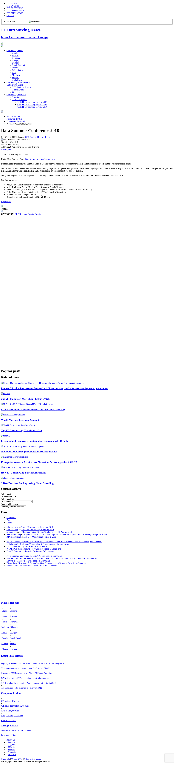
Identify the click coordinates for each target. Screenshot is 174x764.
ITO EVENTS (13, 6)
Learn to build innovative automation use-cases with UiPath (34, 441)
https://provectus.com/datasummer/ (40, 159)
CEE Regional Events (21, 87)
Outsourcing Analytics (16, 94)
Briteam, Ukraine (8, 720)
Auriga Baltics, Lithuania (12, 715)
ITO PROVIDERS (15, 8)
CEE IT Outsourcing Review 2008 (32, 104)
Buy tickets (6, 201)
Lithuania (14, 627)
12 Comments (63, 544)
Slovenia (13, 616)
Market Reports (10, 602)
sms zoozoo (12, 532)
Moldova (16, 75)
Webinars (16, 92)
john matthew (12, 527)
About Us (11, 740)
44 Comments (96, 541)
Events (48, 137)
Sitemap (11, 749)
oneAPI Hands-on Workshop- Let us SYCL (25, 398)
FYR (14, 72)
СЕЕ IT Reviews (19, 99)
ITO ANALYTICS (15, 13)
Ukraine (15, 53)
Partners (11, 742)
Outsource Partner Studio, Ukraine (16, 730)
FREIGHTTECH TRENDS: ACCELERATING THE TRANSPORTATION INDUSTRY (46, 558)
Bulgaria (15, 63)
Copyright (5, 759)
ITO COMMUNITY (16, 11)
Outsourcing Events (15, 85)
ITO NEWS (12, 3)
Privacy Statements (32, 759)
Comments (11, 517)
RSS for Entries (13, 116)
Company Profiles (11, 693)
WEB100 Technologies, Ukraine (15, 706)
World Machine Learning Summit (20, 420)
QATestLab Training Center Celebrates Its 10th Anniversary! (46, 532)
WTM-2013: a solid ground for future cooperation (29, 451)
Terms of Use (17, 759)
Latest (9, 522)
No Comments (55, 556)
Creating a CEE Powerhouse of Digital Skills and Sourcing (26, 673)
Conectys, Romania (9, 725)
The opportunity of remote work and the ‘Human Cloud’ (25, 668)
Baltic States (17, 70)
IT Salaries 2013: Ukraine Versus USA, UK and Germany (33, 409)
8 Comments (43, 546)
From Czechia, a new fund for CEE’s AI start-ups (28, 556)
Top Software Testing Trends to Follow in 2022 (21, 688)
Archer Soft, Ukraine (10, 711)
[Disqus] (87, 257)
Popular (10, 520)
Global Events (18, 90)
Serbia (4, 622)
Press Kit (12, 754)
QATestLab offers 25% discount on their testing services (25, 678)
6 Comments (55, 549)
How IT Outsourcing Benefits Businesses (23, 472)
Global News (17, 80)
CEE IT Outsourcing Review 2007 (32, 102)
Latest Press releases (12, 655)
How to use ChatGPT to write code (22, 561)
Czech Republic (19, 65)
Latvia (4, 632)
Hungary (16, 60)
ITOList (11, 747)
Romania (16, 58)
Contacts (11, 752)
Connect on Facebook (16, 121)
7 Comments (48, 551)
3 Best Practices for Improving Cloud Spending (27, 483)
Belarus (15, 55)
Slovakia (15, 77)
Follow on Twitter (14, 119)
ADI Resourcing (14, 534)
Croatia (4, 643)
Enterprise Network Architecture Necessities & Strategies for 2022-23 (39, 462)
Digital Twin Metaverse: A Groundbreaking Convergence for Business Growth (40, 563)
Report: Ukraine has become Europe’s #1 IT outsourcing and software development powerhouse (54, 388)
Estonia (4, 638)
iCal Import (6, 149)
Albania (4, 649)
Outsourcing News (15, 50)
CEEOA (10, 15)
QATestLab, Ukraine (10, 701)
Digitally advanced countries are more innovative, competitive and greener (33, 663)
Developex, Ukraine (9, 735)
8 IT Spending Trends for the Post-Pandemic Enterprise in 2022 (28, 683)
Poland (15, 68)
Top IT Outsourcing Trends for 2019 (21, 430)
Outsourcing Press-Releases (18, 82)
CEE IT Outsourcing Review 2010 (32, 107)
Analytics (16, 97)
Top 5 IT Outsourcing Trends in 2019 (37, 529)
